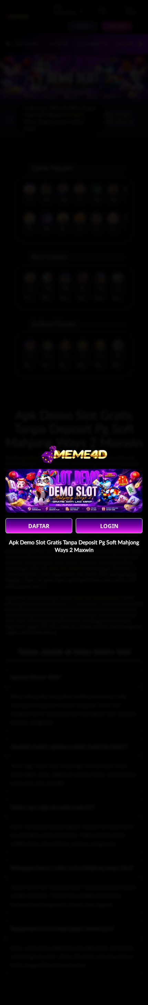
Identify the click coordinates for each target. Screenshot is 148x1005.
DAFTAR (39, 526)
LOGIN (109, 526)
